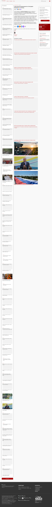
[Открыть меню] (49, 1)
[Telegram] (19, 9)
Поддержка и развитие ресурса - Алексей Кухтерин (38, 502)
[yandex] (21, 500)
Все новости (4, 5)
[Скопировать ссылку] (21, 9)
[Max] (39, 26)
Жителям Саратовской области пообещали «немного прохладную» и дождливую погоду (44, 10)
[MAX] (20, 9)
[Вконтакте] (22, 498)
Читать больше (45, 20)
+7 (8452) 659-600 (37, 489)
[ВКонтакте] (17, 9)
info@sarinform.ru (42, 29)
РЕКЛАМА (36, 491)
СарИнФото (19, 489)
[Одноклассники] (18, 9)
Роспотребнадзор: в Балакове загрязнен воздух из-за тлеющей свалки (44, 17)
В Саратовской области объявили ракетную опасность (44, 13)
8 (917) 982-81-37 (42, 28)
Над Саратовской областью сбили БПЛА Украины (44, 15)
